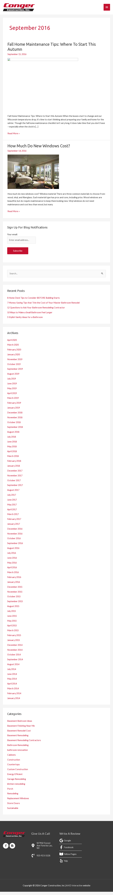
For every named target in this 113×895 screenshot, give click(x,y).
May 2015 (12, 621)
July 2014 (11, 669)
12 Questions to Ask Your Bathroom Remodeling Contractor (36, 307)
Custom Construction (17, 769)
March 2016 (13, 572)
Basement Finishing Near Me (21, 726)
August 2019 (13, 374)
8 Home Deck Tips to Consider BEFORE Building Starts (33, 298)
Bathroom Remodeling (18, 745)
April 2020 (12, 340)
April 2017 (12, 509)
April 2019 (12, 393)
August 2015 (13, 606)
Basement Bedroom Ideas (19, 721)
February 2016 (14, 577)
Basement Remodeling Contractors (24, 740)
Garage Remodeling (16, 779)
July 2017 (11, 495)
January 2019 (13, 407)
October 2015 (14, 596)
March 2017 (13, 514)
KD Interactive (75, 885)
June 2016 (12, 558)
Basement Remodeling (17, 735)
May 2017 (12, 504)
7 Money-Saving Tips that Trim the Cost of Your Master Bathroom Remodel (43, 302)
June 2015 (12, 616)
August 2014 (13, 664)
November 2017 (14, 475)
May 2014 (12, 678)
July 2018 (11, 436)
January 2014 (13, 698)
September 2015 (15, 601)
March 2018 (13, 456)
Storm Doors (13, 803)
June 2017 (12, 499)
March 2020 (13, 344)
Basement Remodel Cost (19, 730)
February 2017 (14, 519)
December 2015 (14, 587)
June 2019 (12, 383)
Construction (13, 759)
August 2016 (13, 548)
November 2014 (14, 650)
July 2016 (11, 553)
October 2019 (14, 364)
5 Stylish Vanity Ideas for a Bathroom (25, 317)
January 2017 (13, 524)
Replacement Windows (18, 798)
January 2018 (13, 466)
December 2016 (14, 529)
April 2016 (12, 567)
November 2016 (14, 533)
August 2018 (13, 432)
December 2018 (14, 412)
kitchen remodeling (16, 784)
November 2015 (14, 591)
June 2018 (12, 441)
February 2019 (14, 403)
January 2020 (13, 354)
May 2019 (12, 388)
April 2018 (12, 451)
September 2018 (15, 427)
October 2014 (14, 654)
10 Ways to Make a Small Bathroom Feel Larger (29, 312)
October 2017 (14, 480)
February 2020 (14, 349)
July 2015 (11, 611)
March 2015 (13, 630)
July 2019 (11, 378)
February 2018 (14, 461)
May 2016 (12, 562)
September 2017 (15, 485)
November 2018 (14, 417)
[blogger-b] (13, 846)
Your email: (12, 234)
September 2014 (15, 659)
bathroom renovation (17, 750)
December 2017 (14, 470)
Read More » (14, 133)
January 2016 (13, 582)
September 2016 (15, 543)
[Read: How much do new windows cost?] (33, 171)
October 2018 (14, 422)
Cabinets (11, 755)
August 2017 (13, 490)
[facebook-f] (6, 846)
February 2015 (14, 635)
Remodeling (12, 793)
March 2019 (13, 398)
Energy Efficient (15, 774)
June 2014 (12, 674)
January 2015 (13, 640)
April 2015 (12, 625)
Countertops (13, 764)
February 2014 (14, 693)
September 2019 (15, 369)
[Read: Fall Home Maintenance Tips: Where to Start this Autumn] (43, 84)
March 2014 (13, 688)
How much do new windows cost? (39, 146)
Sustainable (12, 808)
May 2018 (12, 446)
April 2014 (12, 683)
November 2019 (14, 359)
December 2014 (14, 645)
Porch (10, 788)
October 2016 (14, 538)
